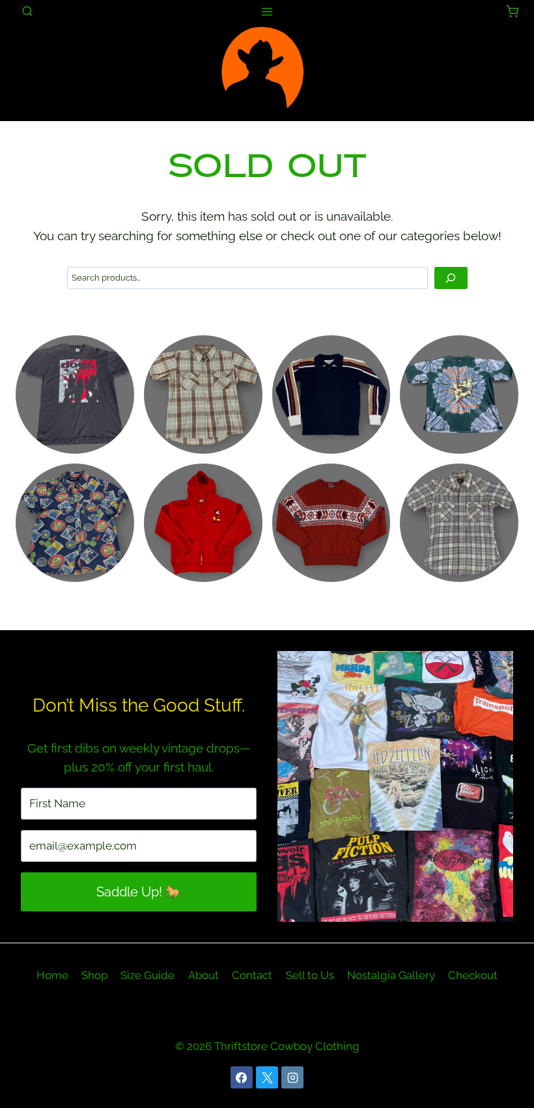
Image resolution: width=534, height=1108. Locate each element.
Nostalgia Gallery (391, 975)
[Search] (451, 278)
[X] (267, 1077)
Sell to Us (310, 975)
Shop (94, 975)
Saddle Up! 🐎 (139, 892)
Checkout (473, 975)
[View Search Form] (27, 11)
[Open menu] (267, 11)
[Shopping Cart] (512, 11)
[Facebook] (242, 1077)
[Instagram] (292, 1077)
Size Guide (147, 975)
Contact (252, 975)
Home (52, 975)
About (203, 975)
